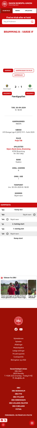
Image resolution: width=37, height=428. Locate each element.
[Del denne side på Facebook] (2, 420)
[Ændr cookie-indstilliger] (3, 424)
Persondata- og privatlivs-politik (18, 415)
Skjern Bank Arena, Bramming (18, 149)
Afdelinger (18, 345)
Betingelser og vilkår (18, 360)
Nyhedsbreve (18, 338)
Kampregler (18, 75)
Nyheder (18, 342)
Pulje (18, 138)
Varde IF (30, 89)
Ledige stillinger (19, 351)
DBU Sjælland (18, 406)
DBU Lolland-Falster (18, 403)
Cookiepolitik (18, 357)
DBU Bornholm (18, 391)
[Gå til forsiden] (16, 4)
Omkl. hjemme (18, 168)
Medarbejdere (18, 348)
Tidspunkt (18, 185)
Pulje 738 (18, 141)
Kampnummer (18, 121)
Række (19, 130)
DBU (18, 388)
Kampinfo (8, 70)
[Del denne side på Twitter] (5, 420)
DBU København (18, 400)
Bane (18, 160)
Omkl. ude (18, 176)
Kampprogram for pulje (24, 70)
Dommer (18, 193)
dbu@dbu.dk (19, 378)
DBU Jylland (18, 397)
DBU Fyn (18, 394)
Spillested (18, 147)
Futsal (19, 409)
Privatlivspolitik (18, 354)
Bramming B (7, 89)
